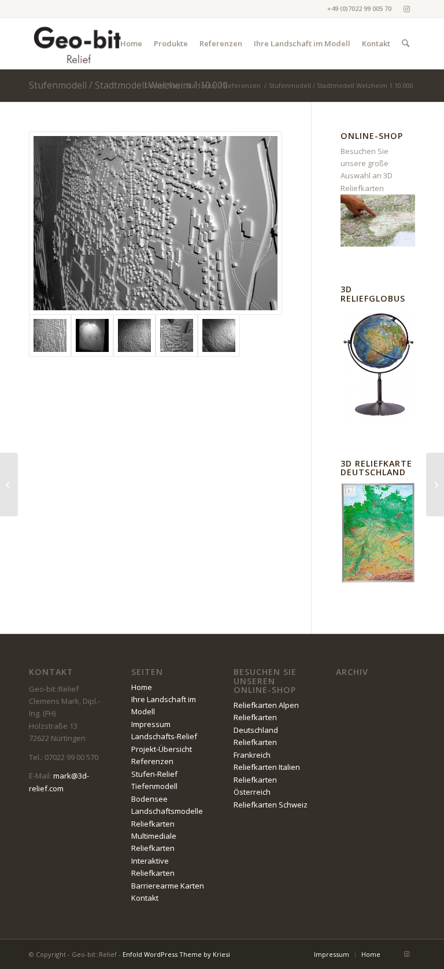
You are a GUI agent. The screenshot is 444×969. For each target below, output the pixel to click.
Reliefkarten (153, 823)
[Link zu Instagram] (406, 8)
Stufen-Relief (154, 774)
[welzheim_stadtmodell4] (219, 335)
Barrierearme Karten (167, 885)
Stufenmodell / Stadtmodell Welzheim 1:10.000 (128, 85)
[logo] (78, 43)
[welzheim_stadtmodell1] (134, 335)
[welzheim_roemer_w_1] (92, 335)
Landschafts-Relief (164, 736)
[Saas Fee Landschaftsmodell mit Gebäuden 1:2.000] (435, 484)
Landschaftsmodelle (167, 811)
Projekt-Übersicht (161, 749)
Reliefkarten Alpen (266, 705)
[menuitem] (131, 43)
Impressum (151, 724)
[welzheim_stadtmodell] (155, 223)
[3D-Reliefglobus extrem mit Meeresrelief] (9, 484)
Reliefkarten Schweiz (271, 804)
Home (141, 687)
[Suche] (405, 43)
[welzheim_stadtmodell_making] (177, 335)
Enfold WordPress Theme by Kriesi (176, 954)
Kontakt (144, 898)
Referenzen (152, 761)
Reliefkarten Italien (267, 767)
